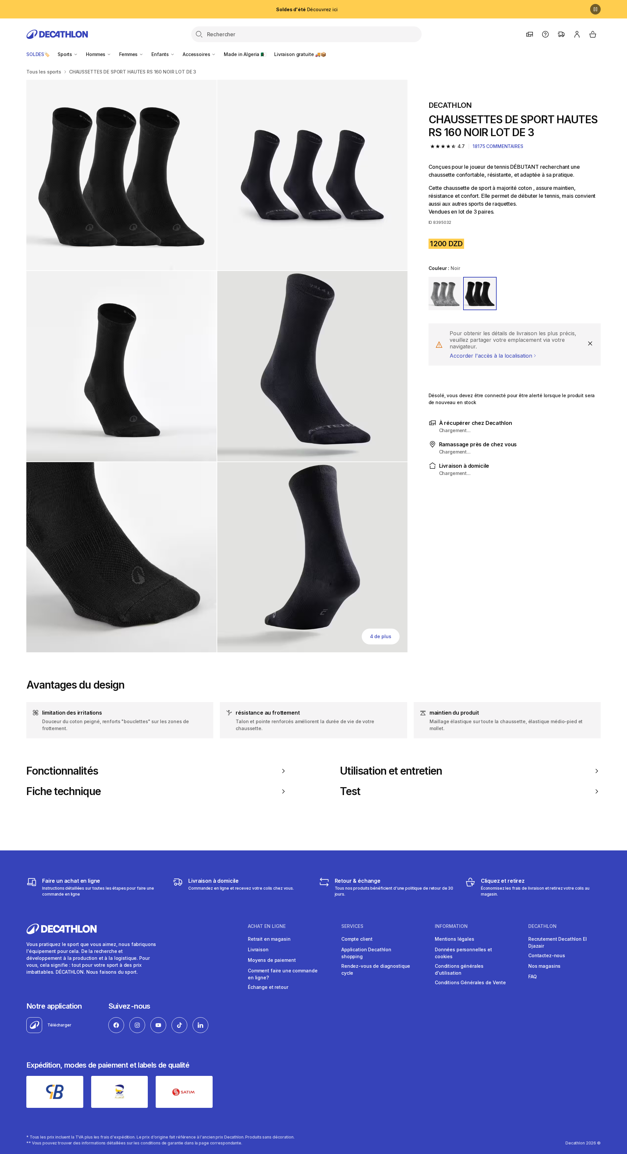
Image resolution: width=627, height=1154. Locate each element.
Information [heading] (451, 926)
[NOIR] (480, 294)
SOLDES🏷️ (38, 54)
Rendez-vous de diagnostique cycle (375, 969)
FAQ (532, 976)
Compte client (357, 939)
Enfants (160, 54)
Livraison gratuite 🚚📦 (300, 54)
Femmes (129, 54)
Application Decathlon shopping (366, 953)
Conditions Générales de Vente (470, 982)
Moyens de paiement (272, 960)
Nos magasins (544, 966)
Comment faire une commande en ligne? (282, 974)
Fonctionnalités (62, 771)
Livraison (258, 949)
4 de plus (380, 636)
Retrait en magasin (269, 939)
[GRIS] (445, 294)
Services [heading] (352, 926)
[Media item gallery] (216, 366)
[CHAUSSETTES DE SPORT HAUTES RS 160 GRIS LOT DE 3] (121, 175)
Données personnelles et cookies (463, 953)
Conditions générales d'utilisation (459, 969)
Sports (65, 54)
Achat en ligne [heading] (267, 926)
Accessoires (197, 54)
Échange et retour (268, 987)
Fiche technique (63, 791)
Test (350, 791)
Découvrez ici (306, 9)
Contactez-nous (546, 955)
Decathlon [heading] (542, 926)
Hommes (96, 54)
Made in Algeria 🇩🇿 (245, 54)
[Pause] (595, 9)
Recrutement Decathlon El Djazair (557, 942)
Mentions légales (454, 939)
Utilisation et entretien (391, 771)
